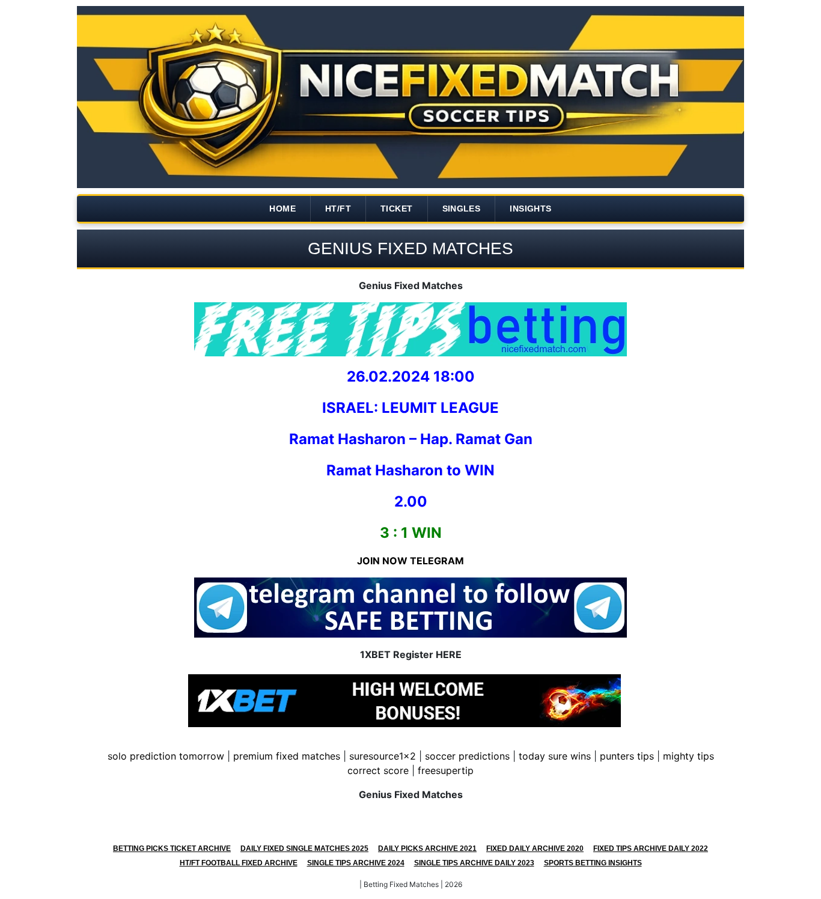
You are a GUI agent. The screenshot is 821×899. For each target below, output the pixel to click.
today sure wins (555, 756)
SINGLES (461, 208)
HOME (282, 208)
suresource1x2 (382, 756)
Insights (530, 208)
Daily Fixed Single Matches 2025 (304, 848)
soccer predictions (467, 756)
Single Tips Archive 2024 (355, 863)
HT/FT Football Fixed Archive (239, 863)
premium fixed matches (286, 756)
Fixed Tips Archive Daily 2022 (650, 848)
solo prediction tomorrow (166, 756)
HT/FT (338, 208)
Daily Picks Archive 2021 (427, 848)
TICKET (396, 208)
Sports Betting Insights (593, 863)
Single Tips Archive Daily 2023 (474, 863)
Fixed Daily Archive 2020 (535, 848)
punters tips (627, 756)
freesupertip (446, 770)
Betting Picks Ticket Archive (172, 848)
